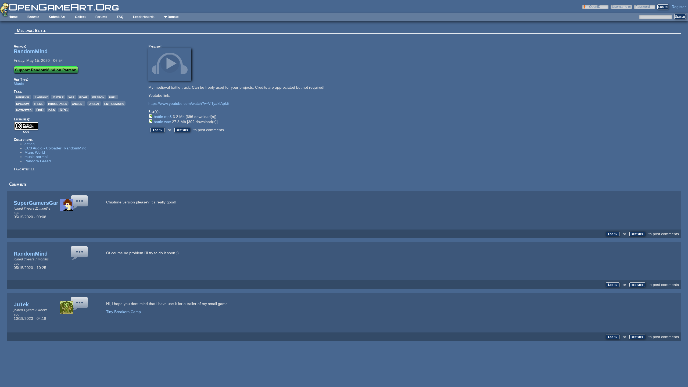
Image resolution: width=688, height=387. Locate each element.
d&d (51, 110)
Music (19, 83)
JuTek (21, 304)
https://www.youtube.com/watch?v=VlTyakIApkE (188, 103)
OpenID (594, 6)
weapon (98, 97)
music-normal (36, 157)
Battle (58, 97)
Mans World (34, 152)
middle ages (57, 103)
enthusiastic (114, 103)
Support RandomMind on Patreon (46, 70)
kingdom (22, 103)
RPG (64, 110)
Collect (80, 17)
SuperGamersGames (40, 203)
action (29, 144)
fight (83, 97)
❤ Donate (171, 17)
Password (642, 6)
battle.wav (162, 122)
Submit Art (57, 17)
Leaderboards (144, 17)
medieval (23, 97)
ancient (78, 103)
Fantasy (41, 97)
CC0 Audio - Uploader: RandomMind (55, 148)
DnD (40, 110)
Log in (157, 130)
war (71, 97)
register (182, 130)
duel (112, 97)
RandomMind (31, 51)
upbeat (94, 103)
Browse (33, 17)
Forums (101, 17)
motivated (23, 110)
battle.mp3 (163, 116)
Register (679, 7)
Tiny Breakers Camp (124, 312)
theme (38, 103)
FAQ (120, 17)
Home (13, 17)
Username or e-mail (621, 6)
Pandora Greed (37, 161)
